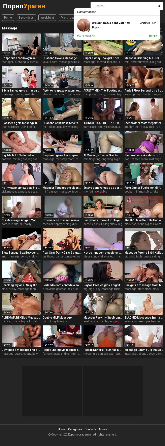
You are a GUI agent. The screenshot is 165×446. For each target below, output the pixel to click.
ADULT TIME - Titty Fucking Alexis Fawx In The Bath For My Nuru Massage (103, 90)
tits (16, 224)
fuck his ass (73, 94)
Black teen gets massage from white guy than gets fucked (21, 123)
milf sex (7, 321)
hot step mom (139, 159)
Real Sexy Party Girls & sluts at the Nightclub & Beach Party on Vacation (62, 252)
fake (155, 191)
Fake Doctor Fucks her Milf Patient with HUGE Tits (144, 187)
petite (87, 224)
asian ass (102, 353)
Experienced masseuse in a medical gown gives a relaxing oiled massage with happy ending (62, 220)
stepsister (90, 256)
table (139, 256)
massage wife (68, 62)
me (86, 191)
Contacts (90, 429)
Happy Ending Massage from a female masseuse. (62, 349)
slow (35, 256)
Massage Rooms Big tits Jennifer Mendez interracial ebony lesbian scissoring (144, 349)
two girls (62, 321)
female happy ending (56, 353)
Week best (47, 17)
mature (80, 159)
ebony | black (106, 126)
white (40, 126)
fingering (107, 159)
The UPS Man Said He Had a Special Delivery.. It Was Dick (144, 220)
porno (87, 126)
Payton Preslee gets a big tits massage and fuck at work (103, 285)
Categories (75, 429)
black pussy (9, 289)
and (4, 256)
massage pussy (78, 126)
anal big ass (91, 321)
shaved (101, 62)
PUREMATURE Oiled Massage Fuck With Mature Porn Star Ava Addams (21, 317)
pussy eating (152, 256)
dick (74, 224)
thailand (112, 62)
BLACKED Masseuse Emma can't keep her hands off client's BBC (144, 317)
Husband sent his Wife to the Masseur (62, 123)
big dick (26, 321)
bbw (35, 353)
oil (21, 224)
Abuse (103, 429)
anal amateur (105, 256)
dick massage (10, 191)
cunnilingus (21, 62)
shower (111, 94)
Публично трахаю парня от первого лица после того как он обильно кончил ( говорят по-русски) (62, 90)
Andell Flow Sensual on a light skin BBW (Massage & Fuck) (144, 90)
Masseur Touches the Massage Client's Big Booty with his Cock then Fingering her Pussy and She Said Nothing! (62, 187)
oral (99, 191)
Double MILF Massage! (57, 317)
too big (19, 94)
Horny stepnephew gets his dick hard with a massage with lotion (21, 187)
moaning (89, 353)
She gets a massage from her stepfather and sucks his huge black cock (144, 285)
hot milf (6, 159)
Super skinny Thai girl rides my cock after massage (103, 58)
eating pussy (133, 94)
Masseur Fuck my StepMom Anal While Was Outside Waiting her (103, 317)
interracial (131, 353)
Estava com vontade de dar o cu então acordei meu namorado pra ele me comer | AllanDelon (103, 187)
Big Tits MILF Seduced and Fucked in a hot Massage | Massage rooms (21, 155)
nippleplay (73, 256)
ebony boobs (146, 353)
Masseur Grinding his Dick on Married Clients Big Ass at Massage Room (144, 58)
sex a (71, 289)
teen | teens (28, 126)
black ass (130, 224)
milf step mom (65, 159)
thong (51, 256)
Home (8, 17)
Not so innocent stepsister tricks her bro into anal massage (103, 252)
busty (16, 321)
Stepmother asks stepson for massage (144, 155)
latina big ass (145, 224)
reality (27, 224)
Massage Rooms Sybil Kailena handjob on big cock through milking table (144, 252)
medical (48, 224)
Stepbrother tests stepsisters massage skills (144, 123)
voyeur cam (50, 62)
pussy (101, 94)
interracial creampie (137, 321)
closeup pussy (58, 126)
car (56, 94)
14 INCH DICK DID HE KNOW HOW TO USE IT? (103, 123)
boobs (128, 191)
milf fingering (92, 159)
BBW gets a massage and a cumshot (21, 349)
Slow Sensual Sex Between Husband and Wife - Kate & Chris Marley (21, 252)
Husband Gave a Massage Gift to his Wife (62, 58)
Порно (13, 6)
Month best (68, 17)
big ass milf (35, 159)
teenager (7, 62)
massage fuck (111, 289)
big (119, 94)
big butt (157, 62)
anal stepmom (34, 94)
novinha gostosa (55, 289)
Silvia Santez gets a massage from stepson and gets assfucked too (21, 90)
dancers (61, 256)
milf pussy (90, 94)
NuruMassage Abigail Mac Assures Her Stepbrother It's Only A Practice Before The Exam (21, 220)
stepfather (144, 289)
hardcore (7, 224)
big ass (118, 159)
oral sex (37, 321)
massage (89, 62)
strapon (48, 94)
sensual (26, 256)
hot (127, 159)
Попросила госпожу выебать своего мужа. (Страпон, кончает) (21, 58)
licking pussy (109, 224)
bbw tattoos (149, 94)
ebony (96, 224)
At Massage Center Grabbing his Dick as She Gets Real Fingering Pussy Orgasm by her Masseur (103, 155)
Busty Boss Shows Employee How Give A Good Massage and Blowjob (103, 220)
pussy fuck (148, 126)
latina (92, 191)
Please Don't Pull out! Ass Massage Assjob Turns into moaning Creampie (103, 349)
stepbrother (132, 126)
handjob (156, 321)
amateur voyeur (141, 62)
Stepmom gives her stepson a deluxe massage (62, 155)
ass (94, 126)
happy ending (62, 224)
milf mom (140, 191)
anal (61, 94)
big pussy (94, 289)
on (44, 256)
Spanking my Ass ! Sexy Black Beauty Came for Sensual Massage (21, 285)
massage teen (29, 191)
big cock (130, 256)
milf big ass (20, 159)
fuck (158, 126)
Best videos (26, 17)
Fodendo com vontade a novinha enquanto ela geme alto (62, 285)
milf (127, 62)
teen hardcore (11, 126)
